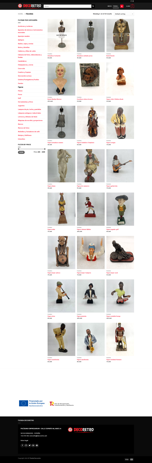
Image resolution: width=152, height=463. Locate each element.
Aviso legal (24, 440)
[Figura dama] (61, 165)
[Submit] (93, 6)
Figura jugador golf (112, 229)
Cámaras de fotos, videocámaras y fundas (30, 56)
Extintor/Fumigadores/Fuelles (28, 80)
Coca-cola (21, 68)
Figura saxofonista (53, 360)
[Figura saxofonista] (61, 339)
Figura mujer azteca (54, 273)
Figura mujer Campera (84, 273)
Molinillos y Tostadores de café (29, 132)
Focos (20, 94)
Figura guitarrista (111, 186)
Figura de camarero (83, 186)
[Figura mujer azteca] (61, 252)
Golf (19, 98)
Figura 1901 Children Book (114, 99)
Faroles (20, 83)
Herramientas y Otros (25, 102)
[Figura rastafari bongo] (120, 296)
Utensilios (21, 139)
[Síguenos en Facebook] (131, 1)
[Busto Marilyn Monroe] (61, 79)
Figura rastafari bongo (113, 316)
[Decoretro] (29, 6)
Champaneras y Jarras (25, 65)
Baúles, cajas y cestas (25, 44)
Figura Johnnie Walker (84, 229)
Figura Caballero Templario (85, 143)
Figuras (20, 87)
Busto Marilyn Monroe (54, 99)
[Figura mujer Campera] (91, 252)
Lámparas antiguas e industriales (29, 113)
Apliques (21, 40)
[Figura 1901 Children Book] (120, 79)
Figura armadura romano (55, 143)
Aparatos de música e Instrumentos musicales (30, 31)
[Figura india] (61, 209)
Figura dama (51, 186)
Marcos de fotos (23, 128)
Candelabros (22, 61)
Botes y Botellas (24, 47)
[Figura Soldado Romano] (120, 339)
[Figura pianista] (91, 296)
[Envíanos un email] (33, 445)
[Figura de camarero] (91, 165)
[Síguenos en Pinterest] (37, 445)
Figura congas (110, 143)
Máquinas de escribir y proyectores (30, 120)
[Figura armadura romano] (61, 122)
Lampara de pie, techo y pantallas (29, 109)
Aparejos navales (24, 36)
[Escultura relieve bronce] (91, 79)
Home (20, 14)
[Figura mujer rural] (120, 252)
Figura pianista (81, 316)
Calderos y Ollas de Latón (27, 51)
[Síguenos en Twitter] (29, 445)
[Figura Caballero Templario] (91, 122)
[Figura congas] (120, 122)
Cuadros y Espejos (24, 72)
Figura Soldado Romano (113, 360)
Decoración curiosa (24, 76)
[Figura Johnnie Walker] (91, 209)
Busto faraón (110, 56)
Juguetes (21, 106)
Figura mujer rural (112, 273)
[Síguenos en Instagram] (133, 1)
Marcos (20, 124)
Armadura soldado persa (84, 56)
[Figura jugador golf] (120, 209)
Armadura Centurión (54, 56)
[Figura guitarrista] (120, 165)
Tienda (115, 6)
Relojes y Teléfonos (24, 135)
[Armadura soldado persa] (91, 35)
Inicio (110, 6)
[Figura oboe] (61, 296)
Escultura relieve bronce (85, 99)
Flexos (20, 91)
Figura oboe (51, 316)
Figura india (51, 229)
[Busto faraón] (120, 35)
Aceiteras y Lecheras (25, 26)
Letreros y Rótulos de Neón (27, 117)
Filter (21, 152)
